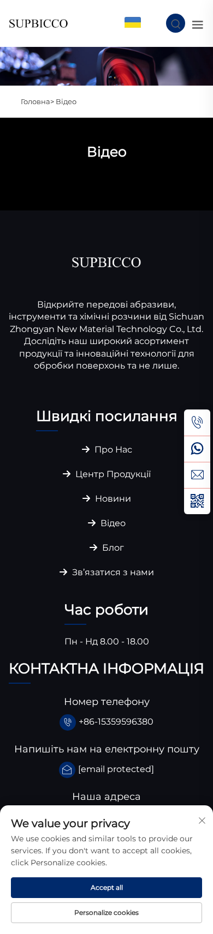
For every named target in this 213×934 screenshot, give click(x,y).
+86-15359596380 (116, 721)
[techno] (106, 261)
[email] (197, 475)
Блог (112, 548)
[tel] (197, 422)
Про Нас (112, 449)
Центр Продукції (112, 474)
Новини (112, 498)
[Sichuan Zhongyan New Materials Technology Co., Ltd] (38, 22)
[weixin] (197, 501)
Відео (66, 101)
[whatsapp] (197, 449)
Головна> (38, 101)
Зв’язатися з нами (112, 572)
